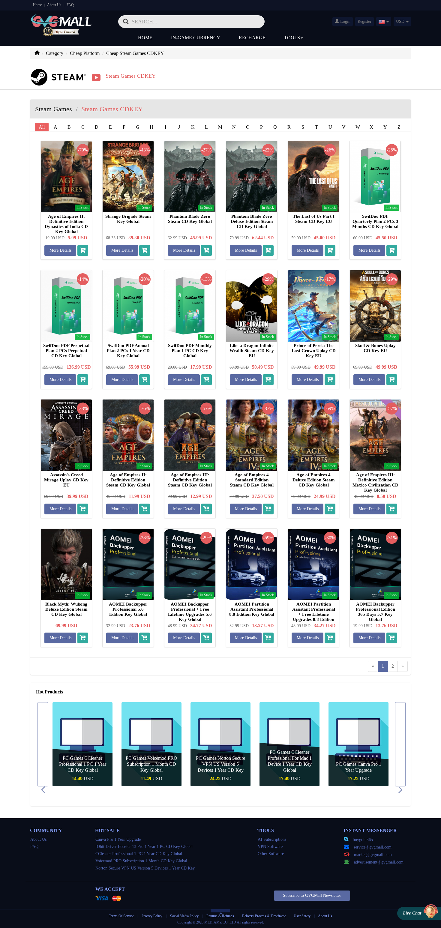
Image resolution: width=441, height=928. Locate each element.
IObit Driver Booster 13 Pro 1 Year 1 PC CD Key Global (144, 846)
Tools (292, 37)
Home (37, 5)
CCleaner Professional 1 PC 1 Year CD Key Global (138, 854)
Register (364, 21)
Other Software (271, 854)
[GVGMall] (61, 19)
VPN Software (270, 846)
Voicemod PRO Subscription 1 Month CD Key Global (141, 861)
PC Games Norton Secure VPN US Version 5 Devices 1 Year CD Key (220, 764)
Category (54, 53)
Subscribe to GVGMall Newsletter (312, 895)
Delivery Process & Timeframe (264, 916)
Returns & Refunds (220, 916)
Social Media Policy (184, 916)
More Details (60, 250)
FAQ (70, 5)
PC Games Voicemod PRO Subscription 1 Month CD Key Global (151, 764)
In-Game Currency (195, 37)
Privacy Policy (152, 916)
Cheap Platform (85, 53)
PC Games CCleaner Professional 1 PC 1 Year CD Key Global (82, 764)
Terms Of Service (121, 916)
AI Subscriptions (272, 839)
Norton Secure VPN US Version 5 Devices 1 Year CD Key (145, 868)
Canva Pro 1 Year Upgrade (118, 839)
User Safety (302, 916)
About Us (54, 5)
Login (344, 21)
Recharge (252, 37)
